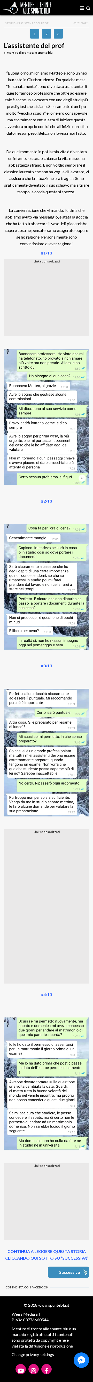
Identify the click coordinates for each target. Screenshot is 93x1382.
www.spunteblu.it (53, 1305)
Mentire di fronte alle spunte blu (29, 52)
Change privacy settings (33, 1354)
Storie (10, 23)
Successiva (69, 1272)
